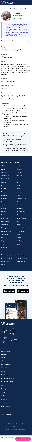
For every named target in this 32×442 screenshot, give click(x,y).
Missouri (19, 205)
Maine (18, 195)
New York (4, 218)
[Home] (7, 2)
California (4, 172)
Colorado (19, 172)
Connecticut (5, 175)
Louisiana (4, 195)
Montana (4, 208)
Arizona (3, 169)
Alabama (4, 166)
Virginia (3, 241)
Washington (20, 241)
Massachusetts (21, 198)
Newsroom (4, 354)
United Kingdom (6, 261)
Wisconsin (20, 244)
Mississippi (4, 205)
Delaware (20, 175)
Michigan (4, 202)
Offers (3, 361)
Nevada (3, 211)
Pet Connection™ (6, 375)
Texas (18, 234)
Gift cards (4, 367)
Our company (5, 351)
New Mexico (20, 215)
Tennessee (4, 234)
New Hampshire (22, 211)
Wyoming (4, 247)
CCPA (3, 395)
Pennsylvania (5, 228)
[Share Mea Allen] (29, 41)
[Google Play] (23, 291)
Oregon (19, 224)
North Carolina (21, 218)
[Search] (25, 2)
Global (3, 265)
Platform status (6, 406)
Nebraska (20, 208)
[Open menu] (29, 2)
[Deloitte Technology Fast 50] (15, 340)
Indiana (3, 189)
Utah (2, 237)
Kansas (3, 192)
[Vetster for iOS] (9, 291)
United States (21, 261)
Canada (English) (6, 258)
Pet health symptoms (7, 381)
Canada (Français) (22, 258)
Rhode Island (21, 228)
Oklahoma (4, 224)
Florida (19, 179)
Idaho (3, 185)
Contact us (4, 403)
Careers (3, 357)
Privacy (3, 389)
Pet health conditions (7, 378)
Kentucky (19, 192)
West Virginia (5, 244)
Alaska (19, 166)
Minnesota (20, 202)
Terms (3, 392)
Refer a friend (5, 364)
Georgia (3, 182)
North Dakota (5, 221)
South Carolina (6, 231)
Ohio (18, 221)
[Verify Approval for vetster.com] (13, 331)
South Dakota (21, 231)
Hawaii (19, 182)
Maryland (4, 198)
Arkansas (20, 169)
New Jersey (5, 215)
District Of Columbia (7, 179)
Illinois (19, 185)
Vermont (19, 237)
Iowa (18, 189)
